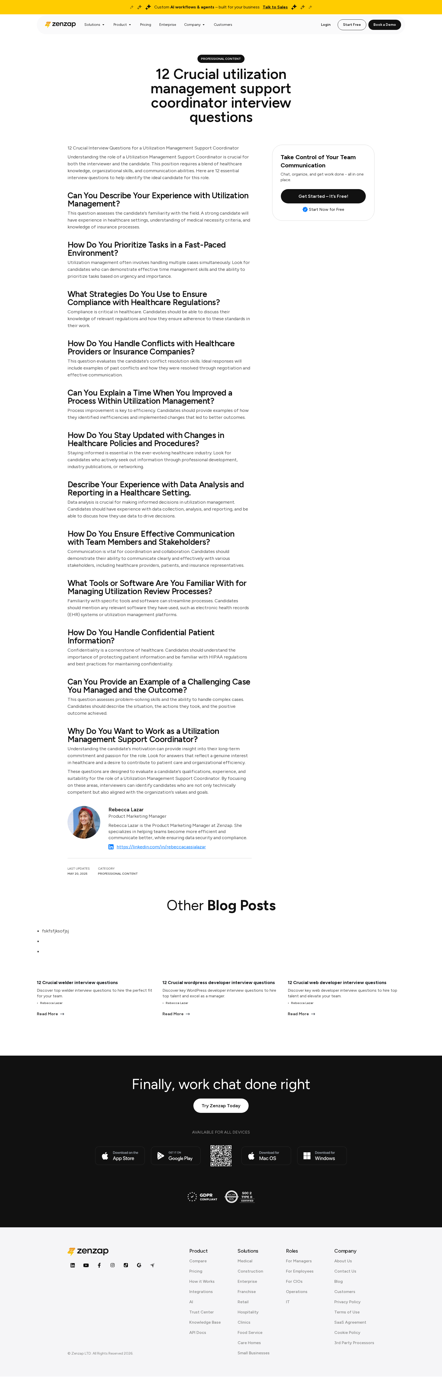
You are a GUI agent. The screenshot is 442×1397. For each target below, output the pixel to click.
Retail (243, 1301)
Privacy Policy (347, 1301)
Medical (245, 1261)
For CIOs (294, 1281)
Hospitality (248, 1312)
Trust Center (201, 1312)
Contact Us (345, 1271)
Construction (250, 1271)
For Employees (300, 1271)
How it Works (202, 1281)
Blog (338, 1281)
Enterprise (247, 1281)
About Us (343, 1261)
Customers (344, 1291)
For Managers (299, 1261)
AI (191, 1301)
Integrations (201, 1291)
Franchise (247, 1291)
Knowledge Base (205, 1322)
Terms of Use (347, 1312)
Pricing (195, 1271)
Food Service (250, 1332)
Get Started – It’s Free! (323, 196)
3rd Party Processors (354, 1342)
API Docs (197, 1332)
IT (288, 1301)
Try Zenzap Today (221, 1106)
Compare (198, 1261)
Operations (296, 1291)
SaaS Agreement (350, 1322)
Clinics (244, 1322)
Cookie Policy (347, 1332)
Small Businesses (254, 1352)
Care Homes (249, 1342)
